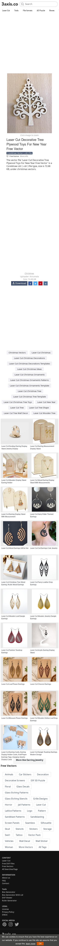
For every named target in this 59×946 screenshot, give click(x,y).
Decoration (43, 774)
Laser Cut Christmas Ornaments (30, 374)
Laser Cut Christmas (41, 352)
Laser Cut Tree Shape (39, 407)
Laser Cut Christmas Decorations (29, 358)
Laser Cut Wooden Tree (44, 413)
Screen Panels (12, 822)
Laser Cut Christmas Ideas (29, 369)
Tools (16, 10)
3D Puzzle (41, 10)
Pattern (42, 810)
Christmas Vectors (17, 352)
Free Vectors (7, 866)
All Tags (43, 847)
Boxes (51, 10)
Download (20, 283)
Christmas (29, 273)
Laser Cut (6, 10)
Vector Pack (34, 834)
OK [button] (40, 943)
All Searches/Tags (10, 869)
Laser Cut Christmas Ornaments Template (29, 385)
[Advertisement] (29, 43)
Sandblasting (37, 816)
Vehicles (9, 841)
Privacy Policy (8, 912)
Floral (8, 786)
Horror (8, 804)
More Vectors (26, 847)
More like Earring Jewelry (29, 759)
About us (6, 878)
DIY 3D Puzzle (38, 780)
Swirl (7, 834)
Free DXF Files (8, 863)
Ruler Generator (9, 900)
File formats (27, 10)
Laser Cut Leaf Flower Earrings (13, 684)
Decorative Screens (15, 780)
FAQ (4, 880)
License (5, 909)
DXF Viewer (7, 897)
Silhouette (46, 822)
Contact (5, 883)
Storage (47, 828)
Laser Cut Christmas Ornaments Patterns (29, 380)
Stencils (20, 828)
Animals (9, 774)
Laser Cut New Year (46, 402)
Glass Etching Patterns (16, 792)
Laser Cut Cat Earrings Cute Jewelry (43, 548)
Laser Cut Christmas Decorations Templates (29, 363)
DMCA (4, 915)
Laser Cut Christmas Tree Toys (18, 402)
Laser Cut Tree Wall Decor (16, 413)
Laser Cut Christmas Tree (29, 391)
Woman (9, 847)
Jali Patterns (24, 804)
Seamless (30, 822)
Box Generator (8, 892)
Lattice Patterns (13, 810)
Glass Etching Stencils (16, 798)
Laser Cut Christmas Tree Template (29, 396)
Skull (7, 828)
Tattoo (19, 834)
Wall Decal (24, 841)
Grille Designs (40, 798)
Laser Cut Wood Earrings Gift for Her (15, 548)
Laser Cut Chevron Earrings (40, 684)
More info (24, 156)
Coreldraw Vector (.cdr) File (19, 153)
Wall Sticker (42, 841)
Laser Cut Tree (17, 407)
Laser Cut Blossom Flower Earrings (14, 718)
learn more (30, 943)
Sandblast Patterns (15, 816)
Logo (29, 810)
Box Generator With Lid (12, 895)
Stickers (33, 828)
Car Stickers (25, 774)
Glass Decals (23, 786)
